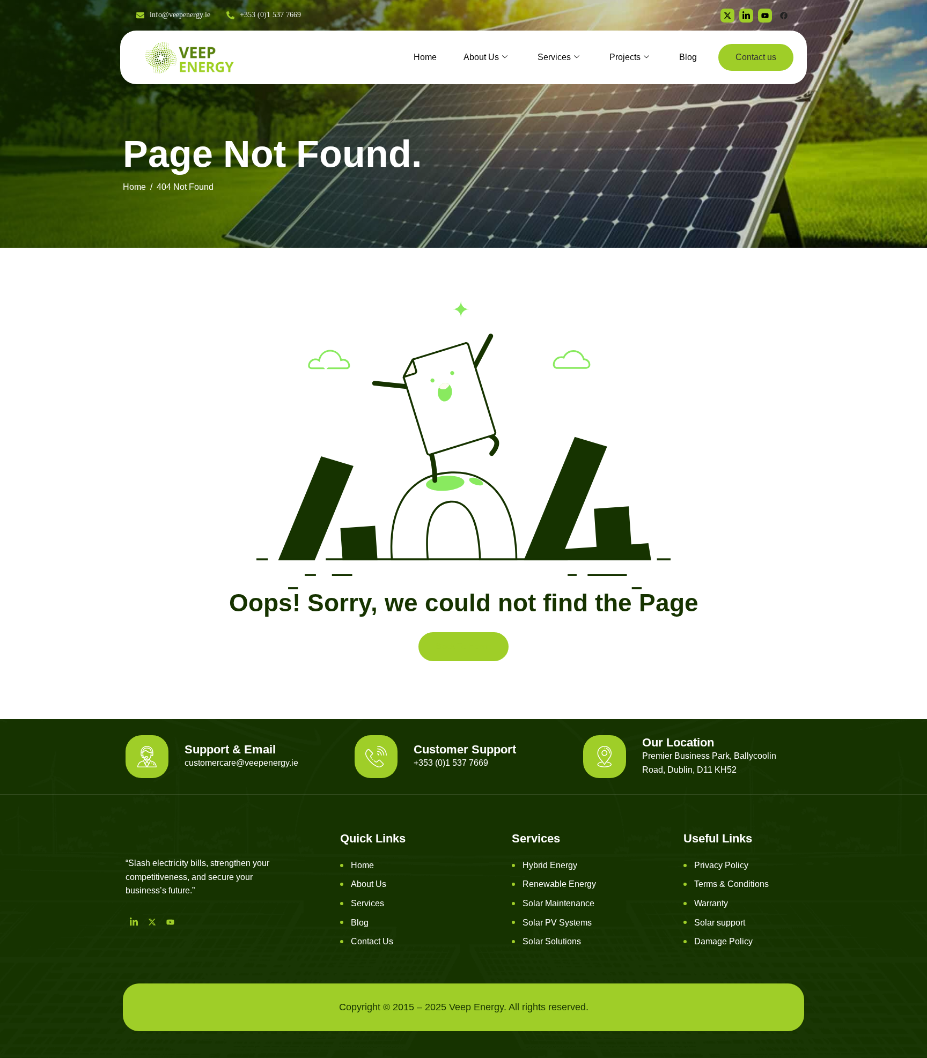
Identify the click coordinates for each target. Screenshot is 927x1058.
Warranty (711, 903)
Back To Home (463, 646)
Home (425, 57)
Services (554, 57)
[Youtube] (170, 922)
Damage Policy (723, 941)
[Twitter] (727, 16)
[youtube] (765, 16)
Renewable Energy (559, 884)
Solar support (719, 922)
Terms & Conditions (731, 884)
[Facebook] (784, 16)
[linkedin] (746, 16)
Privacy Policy (721, 865)
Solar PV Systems (557, 922)
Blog (688, 57)
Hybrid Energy (550, 865)
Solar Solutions (552, 941)
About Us (481, 57)
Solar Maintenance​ (558, 903)
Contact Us (372, 941)
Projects (625, 57)
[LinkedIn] (134, 922)
